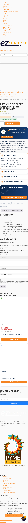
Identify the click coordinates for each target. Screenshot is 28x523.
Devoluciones (7, 482)
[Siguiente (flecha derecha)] (4, 522)
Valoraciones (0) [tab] (16, 210)
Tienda (5, 476)
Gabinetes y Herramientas (10, 11)
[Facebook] (6, 428)
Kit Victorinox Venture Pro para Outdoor (11, 334)
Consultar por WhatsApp (15, 197)
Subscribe (14, 403)
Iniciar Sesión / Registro (7, 50)
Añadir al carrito (12, 123)
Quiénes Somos (7, 478)
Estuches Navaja (14, 99)
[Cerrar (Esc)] (10, 520)
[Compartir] (7, 520)
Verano (5, 2)
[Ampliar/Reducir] (1, 520)
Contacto (5, 480)
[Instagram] (10, 428)
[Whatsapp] (2, 428)
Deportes (6, 4)
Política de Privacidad (9, 483)
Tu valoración (4, 259)
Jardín (4, 13)
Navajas (6, 99)
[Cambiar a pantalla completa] (4, 520)
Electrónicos (6, 9)
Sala (4, 16)
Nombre (3, 268)
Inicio (1, 99)
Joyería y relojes (8, 15)
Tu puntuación (4, 254)
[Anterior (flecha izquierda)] (1, 522)
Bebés (5, 6)
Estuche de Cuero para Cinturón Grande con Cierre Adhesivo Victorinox (12, 377)
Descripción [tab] (5, 210)
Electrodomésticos (8, 8)
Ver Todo (6, 18)
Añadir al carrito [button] (14, 339)
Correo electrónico (6, 274)
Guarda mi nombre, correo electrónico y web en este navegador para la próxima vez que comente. (14, 282)
